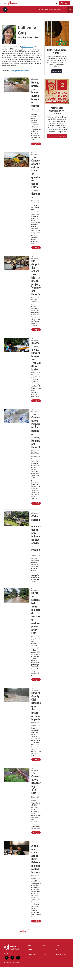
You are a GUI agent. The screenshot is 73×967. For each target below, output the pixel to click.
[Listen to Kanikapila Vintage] (57, 33)
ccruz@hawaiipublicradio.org (20, 71)
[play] (5, 9)
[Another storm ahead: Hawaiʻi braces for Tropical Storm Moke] (16, 345)
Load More (22, 931)
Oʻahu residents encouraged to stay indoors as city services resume (36, 533)
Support (58, 950)
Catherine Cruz (35, 109)
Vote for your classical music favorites (56, 110)
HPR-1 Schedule (32, 950)
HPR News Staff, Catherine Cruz (35, 373)
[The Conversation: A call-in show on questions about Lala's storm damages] (16, 159)
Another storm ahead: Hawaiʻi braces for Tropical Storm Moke (36, 356)
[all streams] (70, 9)
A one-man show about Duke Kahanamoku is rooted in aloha (35, 859)
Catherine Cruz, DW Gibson (35, 298)
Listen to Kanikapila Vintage (56, 51)
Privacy (44, 954)
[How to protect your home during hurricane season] (16, 85)
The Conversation (34, 78)
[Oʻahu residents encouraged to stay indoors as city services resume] (16, 518)
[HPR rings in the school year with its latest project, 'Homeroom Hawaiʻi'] (16, 263)
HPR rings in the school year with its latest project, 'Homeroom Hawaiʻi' (36, 277)
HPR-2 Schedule (32, 954)
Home (29, 945)
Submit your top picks (57, 136)
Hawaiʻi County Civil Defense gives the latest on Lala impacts (36, 706)
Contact (44, 945)
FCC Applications (61, 954)
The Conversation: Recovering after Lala (36, 783)
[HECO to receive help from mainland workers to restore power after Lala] (16, 595)
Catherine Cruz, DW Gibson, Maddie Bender (35, 452)
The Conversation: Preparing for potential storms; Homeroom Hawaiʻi (36, 430)
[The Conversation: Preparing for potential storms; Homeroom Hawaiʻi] (16, 416)
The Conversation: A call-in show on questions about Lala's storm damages (36, 177)
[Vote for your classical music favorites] (57, 91)
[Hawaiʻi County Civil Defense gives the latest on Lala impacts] (16, 695)
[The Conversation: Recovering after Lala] (16, 775)
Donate (65, 3)
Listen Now (56, 71)
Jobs (57, 945)
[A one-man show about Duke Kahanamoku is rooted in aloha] (16, 848)
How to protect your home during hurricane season (35, 94)
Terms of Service (47, 950)
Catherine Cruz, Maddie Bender (35, 797)
